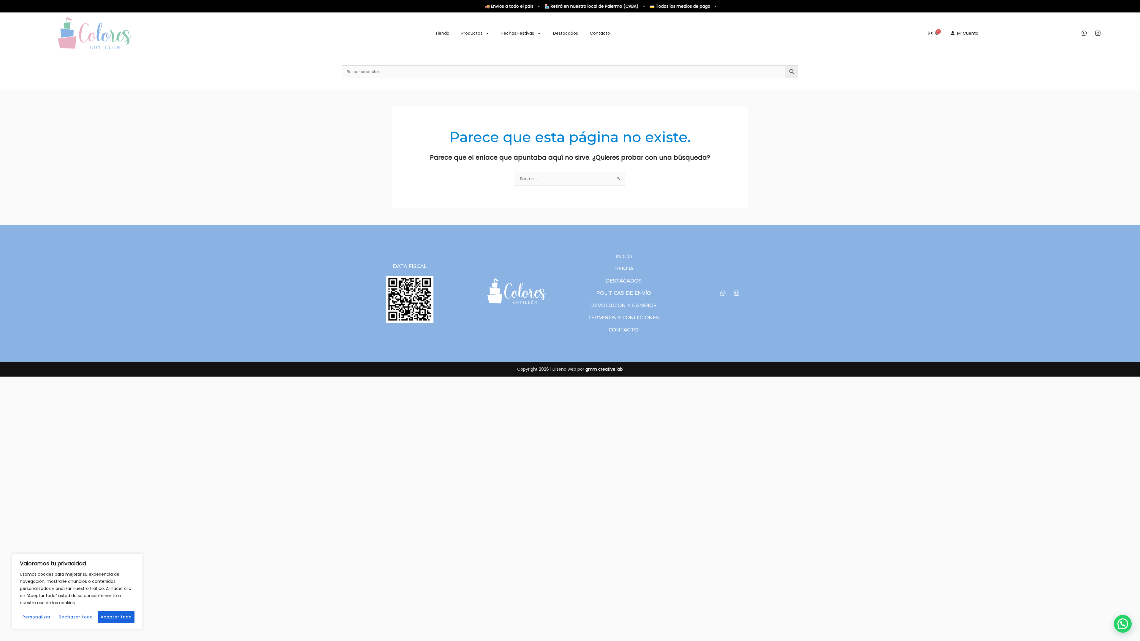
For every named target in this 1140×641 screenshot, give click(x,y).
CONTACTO (623, 330)
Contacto (600, 33)
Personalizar (37, 617)
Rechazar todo (76, 617)
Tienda (442, 33)
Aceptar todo (116, 617)
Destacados (565, 33)
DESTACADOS (623, 281)
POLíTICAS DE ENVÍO (623, 293)
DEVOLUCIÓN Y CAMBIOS (623, 305)
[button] (1123, 624)
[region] (77, 591)
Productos (471, 33)
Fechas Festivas (517, 33)
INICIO (623, 256)
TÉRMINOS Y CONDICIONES (623, 317)
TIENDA (623, 269)
